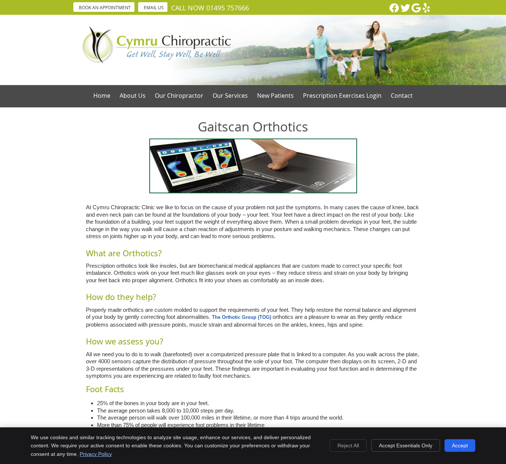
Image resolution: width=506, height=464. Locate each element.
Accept (460, 445)
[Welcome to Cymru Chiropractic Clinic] (157, 64)
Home (101, 95)
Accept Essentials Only (405, 445)
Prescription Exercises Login (342, 95)
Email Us (154, 7)
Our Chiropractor (179, 95)
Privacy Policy (96, 454)
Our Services (230, 95)
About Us (133, 95)
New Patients (275, 95)
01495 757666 (227, 7)
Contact (402, 95)
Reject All (348, 445)
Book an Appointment (105, 7)
